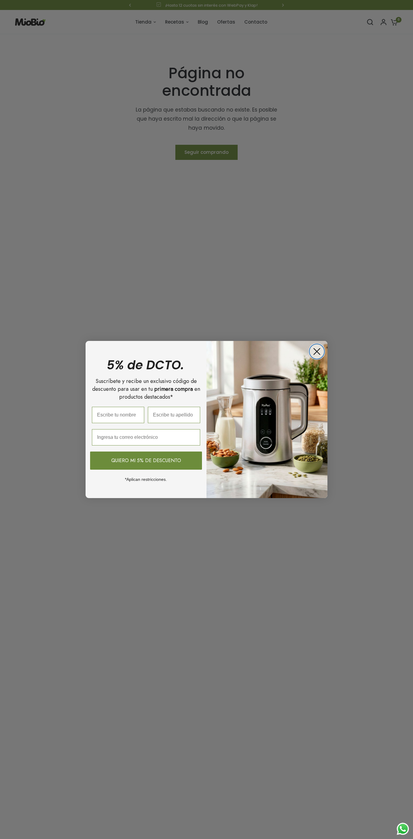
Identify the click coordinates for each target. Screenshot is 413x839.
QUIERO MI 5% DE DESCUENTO (146, 460)
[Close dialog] (316, 351)
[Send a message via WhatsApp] (403, 829)
